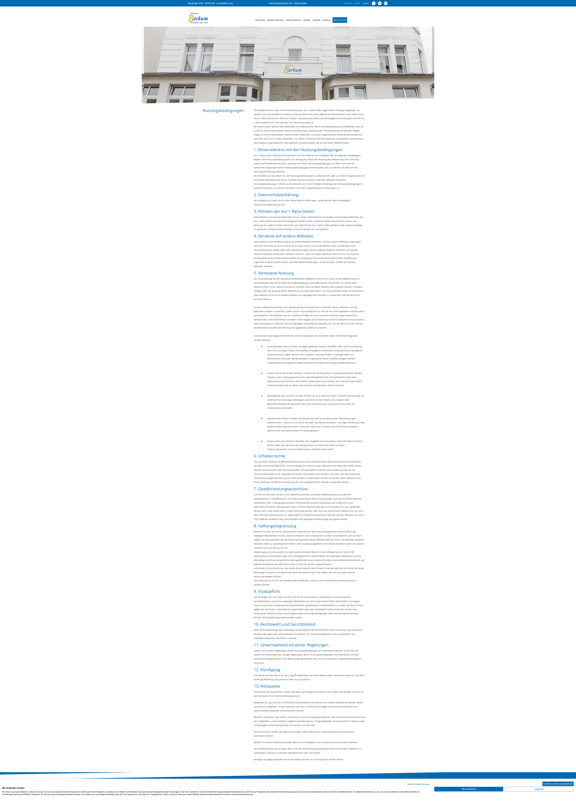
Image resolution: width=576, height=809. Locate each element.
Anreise (326, 20)
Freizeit (316, 20)
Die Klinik (260, 20)
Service (357, 3)
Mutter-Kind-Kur (275, 20)
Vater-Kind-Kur (293, 20)
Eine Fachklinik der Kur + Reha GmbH (288, 3)
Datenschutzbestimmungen (418, 784)
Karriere (348, 3)
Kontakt (366, 3)
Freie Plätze (339, 20)
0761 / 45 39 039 (206, 3)
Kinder (307, 20)
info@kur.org (226, 3)
